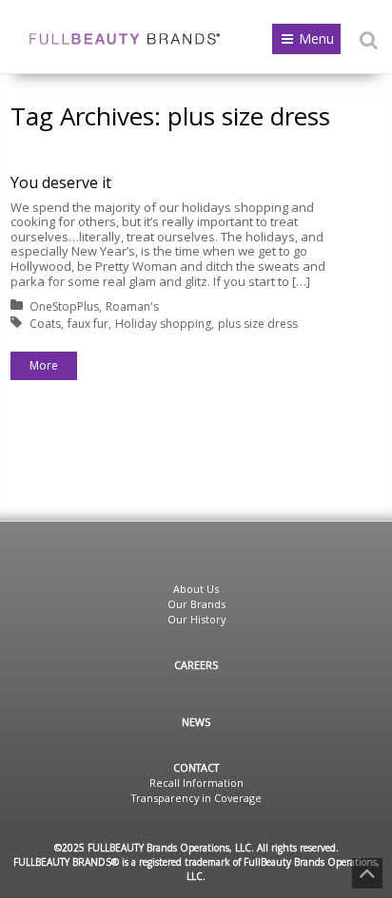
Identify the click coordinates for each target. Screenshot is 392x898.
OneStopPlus (64, 306)
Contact (196, 767)
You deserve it (60, 182)
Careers (196, 665)
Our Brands (196, 604)
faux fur (88, 323)
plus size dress (258, 323)
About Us (196, 589)
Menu (316, 38)
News (196, 722)
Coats (45, 323)
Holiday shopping (163, 323)
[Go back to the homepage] (124, 39)
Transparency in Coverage (196, 798)
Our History (196, 619)
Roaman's (132, 306)
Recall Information (196, 782)
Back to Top (367, 873)
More (43, 365)
